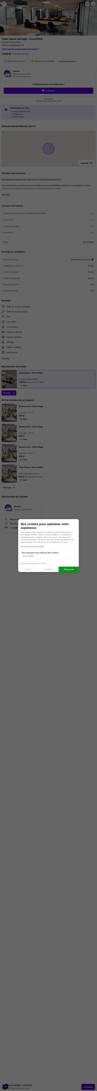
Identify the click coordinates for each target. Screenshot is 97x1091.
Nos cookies (28, 556)
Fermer (28, 569)
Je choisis (48, 569)
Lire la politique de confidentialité (32, 546)
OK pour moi (69, 569)
